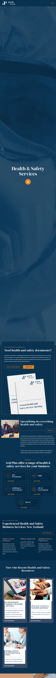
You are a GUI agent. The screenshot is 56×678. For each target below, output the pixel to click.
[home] (9, 3)
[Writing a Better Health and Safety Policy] (15, 647)
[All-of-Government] (41, 490)
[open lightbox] (28, 182)
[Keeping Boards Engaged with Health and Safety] (15, 600)
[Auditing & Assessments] (15, 490)
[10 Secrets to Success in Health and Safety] (41, 600)
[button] (52, 3)
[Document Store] (15, 476)
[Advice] (28, 503)
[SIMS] (41, 476)
